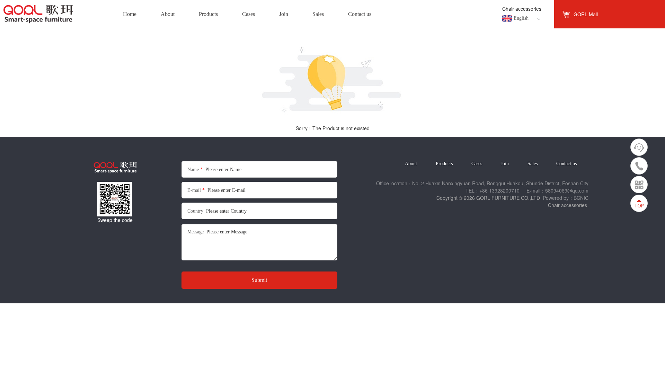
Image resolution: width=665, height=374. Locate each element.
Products (444, 163)
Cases (476, 163)
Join (505, 163)
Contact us (566, 163)
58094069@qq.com (566, 190)
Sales (532, 163)
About (411, 163)
